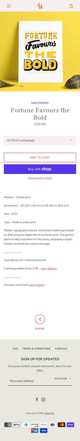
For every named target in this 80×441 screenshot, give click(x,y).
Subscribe (61, 378)
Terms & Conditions (36, 348)
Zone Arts (49, 413)
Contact (61, 348)
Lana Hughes (40, 102)
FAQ (15, 348)
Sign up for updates (40, 359)
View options (49, 268)
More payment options (40, 178)
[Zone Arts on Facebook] (37, 399)
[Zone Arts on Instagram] (43, 399)
